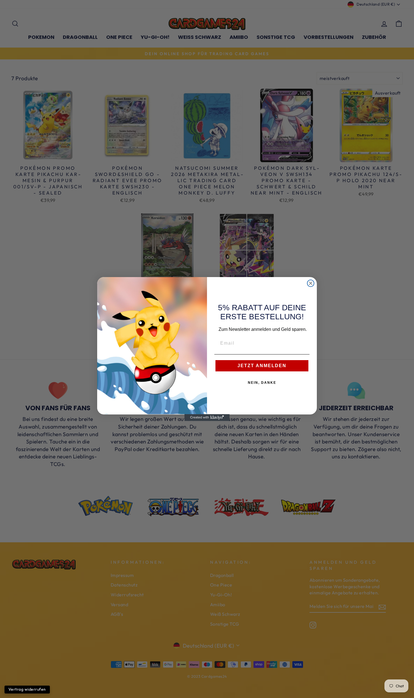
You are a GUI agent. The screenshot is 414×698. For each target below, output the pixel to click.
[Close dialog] (310, 283)
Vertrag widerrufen (27, 689)
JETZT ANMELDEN (261, 365)
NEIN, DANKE (262, 383)
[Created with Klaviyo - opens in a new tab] (207, 417)
